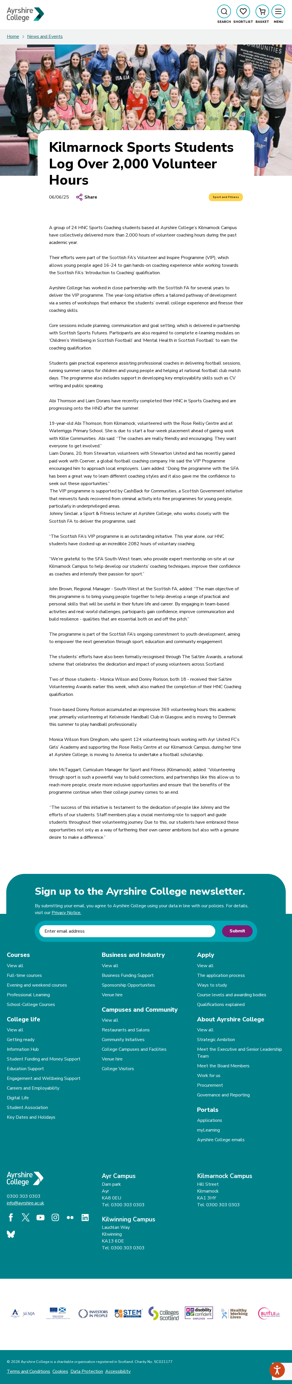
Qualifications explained (221, 1004)
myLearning (208, 1130)
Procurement (210, 1085)
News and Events (45, 36)
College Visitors (118, 1069)
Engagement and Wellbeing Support (43, 1078)
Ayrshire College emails (221, 1140)
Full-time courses (24, 975)
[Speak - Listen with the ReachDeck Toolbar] (277, 1370)
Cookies (60, 1371)
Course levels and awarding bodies (231, 995)
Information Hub (23, 1049)
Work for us (208, 1075)
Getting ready (21, 1040)
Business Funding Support (128, 975)
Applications (209, 1120)
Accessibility (118, 1371)
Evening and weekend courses (37, 985)
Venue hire (112, 995)
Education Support (25, 1069)
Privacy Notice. (66, 913)
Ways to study (212, 985)
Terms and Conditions (28, 1371)
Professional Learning (28, 995)
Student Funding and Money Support (43, 1059)
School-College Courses (31, 1004)
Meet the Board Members (223, 1066)
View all (15, 966)
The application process (221, 975)
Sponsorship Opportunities (128, 985)
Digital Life (18, 1098)
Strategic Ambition (216, 1040)
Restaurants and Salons (126, 1030)
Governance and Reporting (223, 1095)
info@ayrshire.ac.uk (25, 1203)
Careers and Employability (33, 1088)
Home (13, 36)
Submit (237, 931)
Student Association (27, 1107)
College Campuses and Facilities (134, 1049)
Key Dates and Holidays (31, 1117)
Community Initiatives (123, 1040)
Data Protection (86, 1371)
